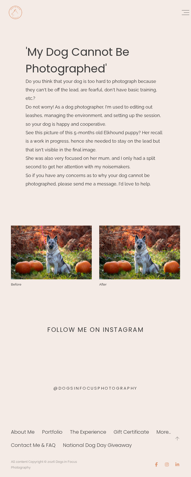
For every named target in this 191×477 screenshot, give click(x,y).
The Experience (88, 431)
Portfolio (52, 431)
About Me (23, 431)
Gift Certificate (131, 431)
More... (163, 431)
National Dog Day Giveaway (97, 445)
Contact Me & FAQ (33, 445)
